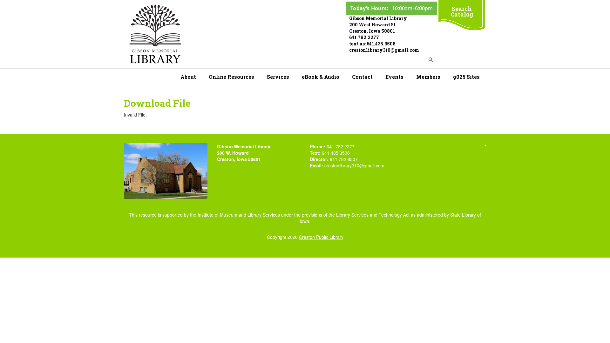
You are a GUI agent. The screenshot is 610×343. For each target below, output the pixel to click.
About (188, 76)
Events (394, 76)
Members (428, 76)
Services (278, 76)
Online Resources (231, 76)
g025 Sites (466, 76)
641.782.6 (340, 159)
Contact (362, 76)
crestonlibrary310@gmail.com (384, 50)
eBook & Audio (320, 76)
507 (354, 159)
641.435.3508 (381, 44)
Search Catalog (462, 11)
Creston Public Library (321, 237)
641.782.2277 (364, 37)
